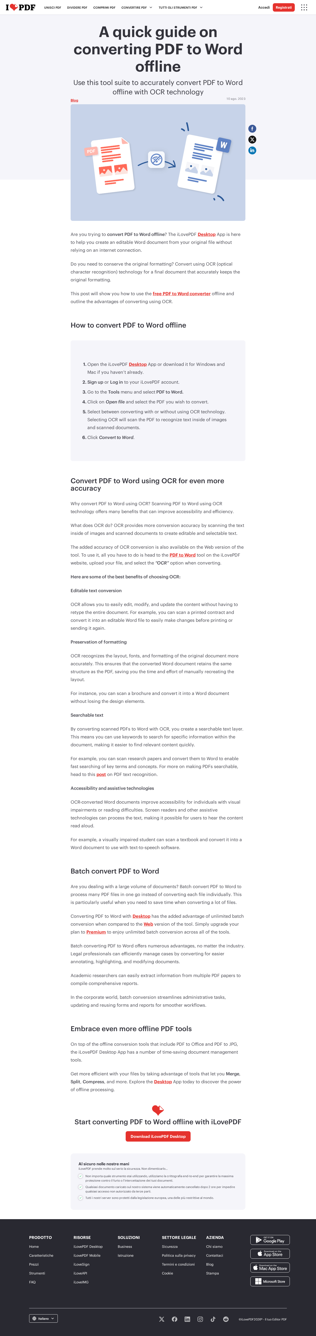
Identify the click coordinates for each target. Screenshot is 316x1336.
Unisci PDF (52, 7)
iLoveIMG (81, 1282)
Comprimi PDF (104, 7)
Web (148, 924)
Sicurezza (170, 1246)
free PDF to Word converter (182, 293)
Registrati (284, 7)
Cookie (167, 1273)
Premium (96, 932)
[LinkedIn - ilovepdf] (187, 1319)
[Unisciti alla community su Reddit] (226, 1319)
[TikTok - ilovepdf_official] (213, 1319)
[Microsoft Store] (270, 1281)
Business (125, 1246)
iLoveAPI (80, 1273)
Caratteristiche (41, 1255)
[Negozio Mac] (270, 1267)
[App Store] (270, 1253)
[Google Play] (270, 1239)
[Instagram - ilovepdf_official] (200, 1319)
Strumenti (37, 1273)
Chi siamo (214, 1246)
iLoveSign (81, 1264)
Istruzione (126, 1255)
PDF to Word (183, 555)
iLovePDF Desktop (88, 1246)
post (101, 774)
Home (34, 1246)
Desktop (207, 234)
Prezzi (34, 1264)
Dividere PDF (77, 7)
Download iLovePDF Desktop (158, 1136)
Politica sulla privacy (179, 1255)
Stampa (212, 1273)
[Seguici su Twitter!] (162, 1319)
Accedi (264, 7)
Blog (74, 100)
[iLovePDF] (20, 7)
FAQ (32, 1282)
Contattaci (214, 1255)
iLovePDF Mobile (87, 1255)
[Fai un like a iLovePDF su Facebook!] (174, 1319)
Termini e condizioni (178, 1264)
